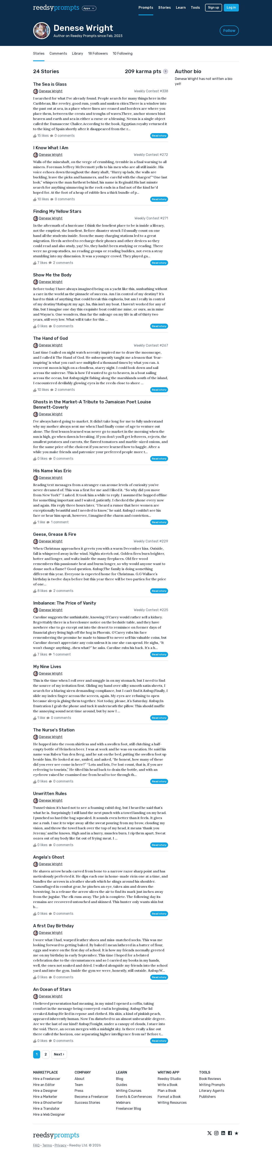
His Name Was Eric (52, 470)
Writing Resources (172, 1103)
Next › (59, 1054)
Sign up (213, 7)
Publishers (207, 1097)
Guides (121, 1085)
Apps (87, 8)
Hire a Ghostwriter (47, 1103)
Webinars (123, 1103)
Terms (47, 1145)
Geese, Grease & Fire (54, 534)
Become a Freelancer (91, 1097)
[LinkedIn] (223, 1133)
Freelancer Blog (128, 1109)
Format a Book (169, 1097)
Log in (231, 7)
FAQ (36, 1145)
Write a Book (167, 1085)
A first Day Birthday (53, 925)
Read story (159, 135)
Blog (119, 1079)
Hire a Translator (46, 1109)
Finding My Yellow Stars (57, 211)
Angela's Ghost (48, 857)
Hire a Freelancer (46, 1079)
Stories (164, 8)
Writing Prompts (212, 1085)
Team (79, 1085)
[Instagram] (216, 1133)
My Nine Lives (47, 666)
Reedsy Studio (169, 1079)
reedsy (56, 8)
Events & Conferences (134, 1097)
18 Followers (98, 53)
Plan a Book (167, 1091)
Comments (58, 53)
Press (79, 1091)
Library (77, 53)
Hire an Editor (44, 1085)
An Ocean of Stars (52, 989)
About (79, 1079)
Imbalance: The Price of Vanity (64, 603)
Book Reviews (210, 1079)
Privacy (61, 1145)
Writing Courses (128, 1091)
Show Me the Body (52, 274)
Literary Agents (211, 1091)
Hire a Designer (45, 1091)
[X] (209, 1133)
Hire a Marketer (45, 1097)
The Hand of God (50, 338)
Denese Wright (50, 91)
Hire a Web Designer (49, 1114)
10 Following (123, 53)
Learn (181, 8)
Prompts (146, 8)
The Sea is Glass (50, 84)
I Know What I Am (50, 147)
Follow (229, 30)
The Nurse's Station (54, 730)
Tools (195, 8)
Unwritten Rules (50, 793)
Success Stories (87, 1103)
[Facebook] (229, 1133)
